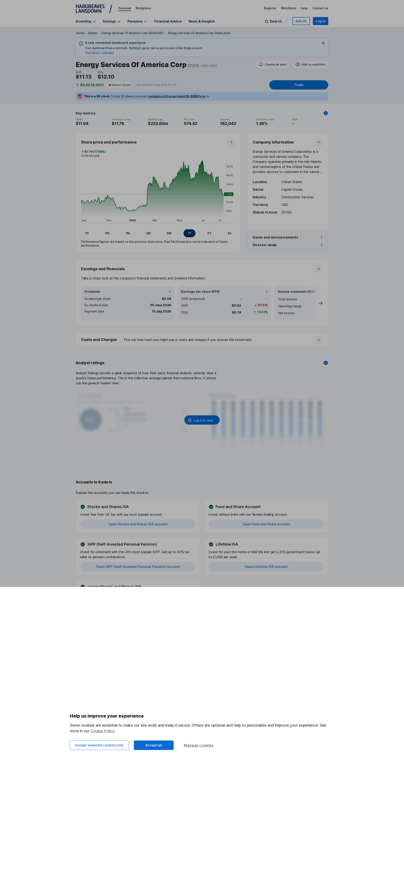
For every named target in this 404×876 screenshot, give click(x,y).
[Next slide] (316, 303)
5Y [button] (209, 233)
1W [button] (107, 233)
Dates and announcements (275, 237)
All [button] (229, 233)
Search (276, 21)
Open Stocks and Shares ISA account (137, 524)
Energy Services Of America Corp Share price (199, 33)
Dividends (92, 291)
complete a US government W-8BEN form (176, 96)
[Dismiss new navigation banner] (323, 43)
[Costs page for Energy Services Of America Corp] (202, 340)
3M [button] (148, 233)
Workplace (143, 8)
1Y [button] (189, 233)
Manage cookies (198, 745)
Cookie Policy (102, 731)
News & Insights (202, 21)
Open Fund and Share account (266, 524)
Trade (298, 85)
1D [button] (87, 233)
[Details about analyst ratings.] (325, 362)
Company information (273, 142)
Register (270, 8)
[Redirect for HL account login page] (202, 420)
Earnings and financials (103, 269)
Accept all (153, 745)
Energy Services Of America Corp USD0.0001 (132, 33)
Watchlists (288, 8)
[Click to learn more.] (325, 113)
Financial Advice (168, 21)
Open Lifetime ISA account (266, 567)
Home (80, 33)
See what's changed (99, 52)
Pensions (135, 21)
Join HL (301, 21)
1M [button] (128, 233)
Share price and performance (109, 142)
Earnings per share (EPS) (200, 291)
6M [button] (169, 233)
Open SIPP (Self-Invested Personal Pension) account (138, 567)
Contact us (320, 8)
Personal (124, 8)
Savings (109, 21)
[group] (158, 233)
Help (304, 8)
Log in (321, 21)
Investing (83, 21)
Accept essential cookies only (99, 745)
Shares (93, 33)
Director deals (265, 245)
